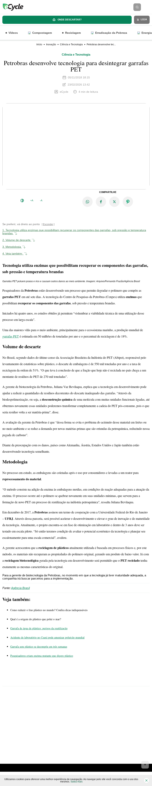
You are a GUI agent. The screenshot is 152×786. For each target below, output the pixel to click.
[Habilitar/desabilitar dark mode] (22, 200)
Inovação (51, 44)
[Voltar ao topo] (145, 765)
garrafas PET (10, 336)
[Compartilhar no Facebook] (101, 202)
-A (41, 200)
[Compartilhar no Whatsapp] (87, 202)
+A (31, 200)
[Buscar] (137, 7)
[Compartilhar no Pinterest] (128, 202)
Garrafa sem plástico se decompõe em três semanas (38, 646)
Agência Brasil (20, 588)
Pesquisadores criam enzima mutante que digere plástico (41, 656)
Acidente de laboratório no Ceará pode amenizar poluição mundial (47, 637)
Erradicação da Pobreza (111, 32)
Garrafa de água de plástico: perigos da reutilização (38, 628)
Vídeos (13, 32)
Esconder (48, 224)
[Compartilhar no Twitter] (114, 202)
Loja (143, 19)
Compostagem (42, 32)
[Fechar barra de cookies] (146, 780)
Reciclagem (73, 32)
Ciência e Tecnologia (71, 44)
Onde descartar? (69, 19)
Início (39, 44)
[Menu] (148, 7)
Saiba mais (76, 781)
